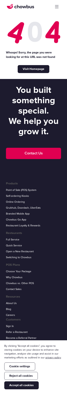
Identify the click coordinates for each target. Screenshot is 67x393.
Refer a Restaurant (17, 332)
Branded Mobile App (18, 213)
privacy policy (53, 357)
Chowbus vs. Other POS (20, 283)
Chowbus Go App (16, 219)
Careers (10, 315)
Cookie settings (19, 366)
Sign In (10, 326)
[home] (20, 6)
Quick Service (14, 245)
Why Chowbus (14, 277)
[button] (56, 6)
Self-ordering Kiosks (17, 196)
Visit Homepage (33, 69)
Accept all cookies (21, 385)
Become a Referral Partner (21, 338)
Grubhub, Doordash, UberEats (23, 207)
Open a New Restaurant (20, 251)
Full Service (12, 239)
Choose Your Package (18, 271)
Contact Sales (14, 289)
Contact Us (34, 153)
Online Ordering (15, 201)
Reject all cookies (21, 376)
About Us (11, 303)
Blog (8, 309)
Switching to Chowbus (18, 257)
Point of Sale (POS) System (21, 190)
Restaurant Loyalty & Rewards (23, 225)
